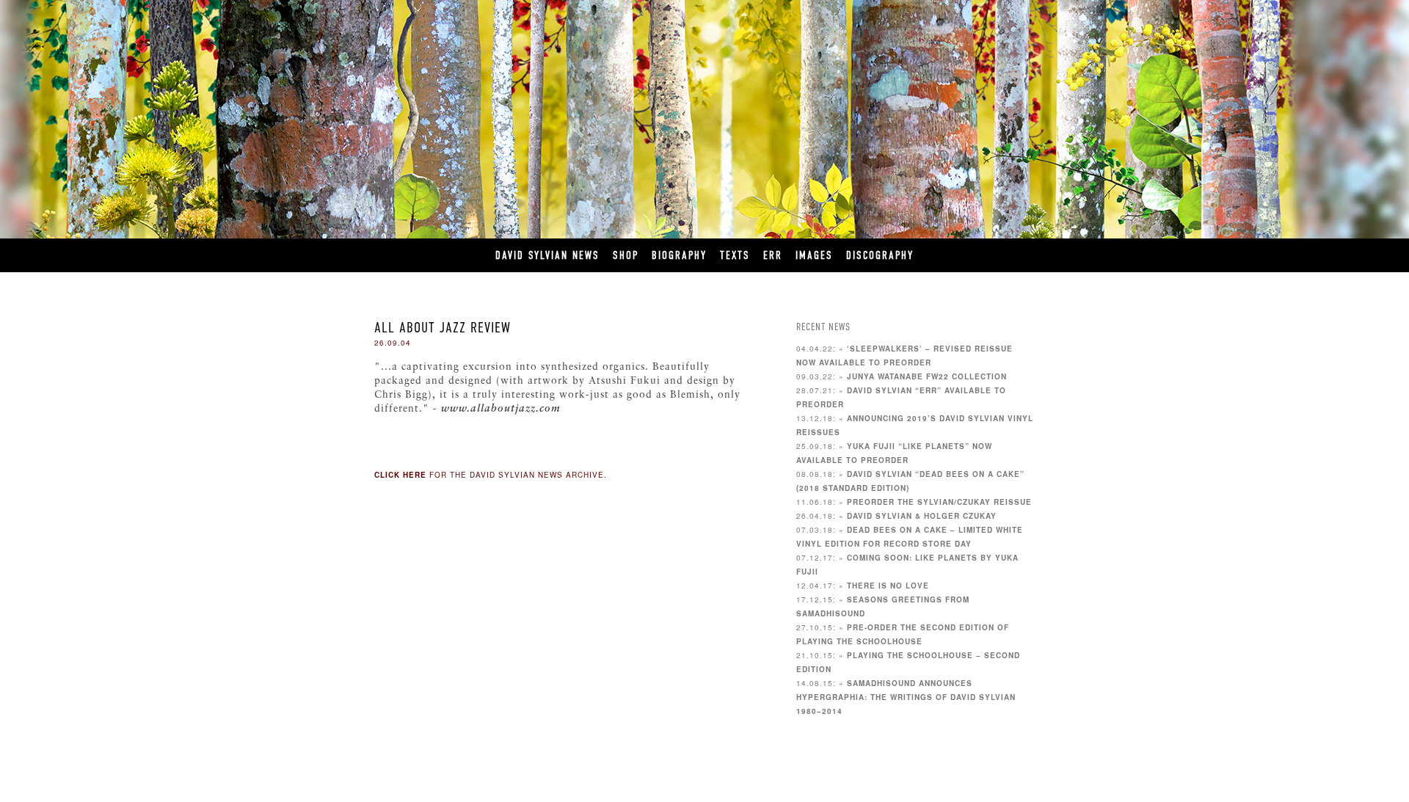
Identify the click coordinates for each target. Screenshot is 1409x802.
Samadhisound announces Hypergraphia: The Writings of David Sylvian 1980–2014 (906, 697)
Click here (400, 475)
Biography (679, 255)
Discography (880, 255)
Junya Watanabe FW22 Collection (927, 376)
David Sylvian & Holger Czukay (922, 516)
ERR (772, 255)
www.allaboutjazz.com (501, 409)
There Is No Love (888, 585)
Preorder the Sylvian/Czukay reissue (939, 502)
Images (814, 255)
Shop (625, 255)
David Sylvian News (547, 255)
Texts (735, 255)
